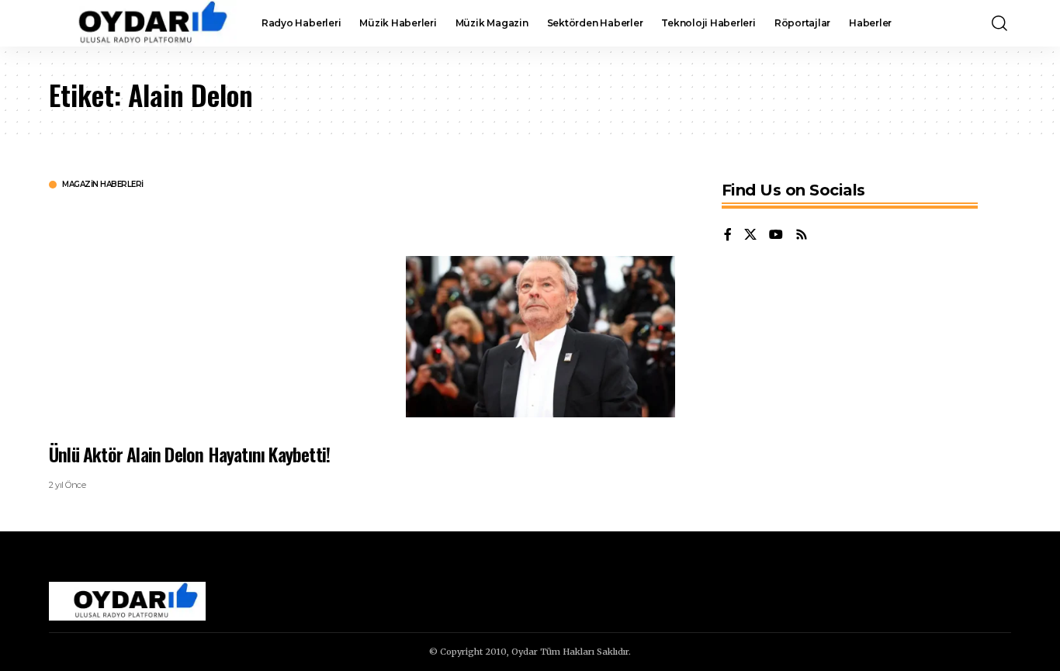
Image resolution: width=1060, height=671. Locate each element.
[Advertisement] (216, 314)
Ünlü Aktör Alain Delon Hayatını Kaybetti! (189, 454)
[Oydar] (143, 23)
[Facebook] (728, 235)
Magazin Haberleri (103, 185)
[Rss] (801, 235)
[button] (999, 23)
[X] (750, 235)
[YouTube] (776, 235)
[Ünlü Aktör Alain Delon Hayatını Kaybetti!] (540, 336)
